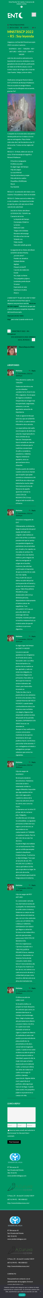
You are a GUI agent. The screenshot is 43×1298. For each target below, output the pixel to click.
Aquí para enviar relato (15, 316)
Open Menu (34, 15)
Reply (34, 371)
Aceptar (22, 1295)
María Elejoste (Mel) (16, 25)
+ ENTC (26, 27)
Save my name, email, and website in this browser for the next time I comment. (21, 1133)
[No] (40, 1291)
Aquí (9, 319)
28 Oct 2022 (14, 27)
